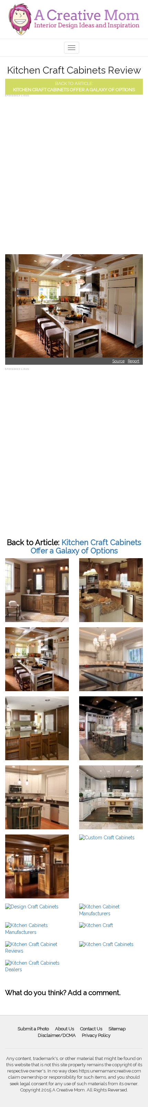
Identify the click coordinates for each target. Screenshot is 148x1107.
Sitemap (117, 1028)
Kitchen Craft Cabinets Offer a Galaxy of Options (74, 89)
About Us (64, 1028)
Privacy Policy (96, 1035)
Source (118, 361)
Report (133, 361)
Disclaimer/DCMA (57, 1035)
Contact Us (91, 1028)
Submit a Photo (33, 1028)
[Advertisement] (74, 172)
